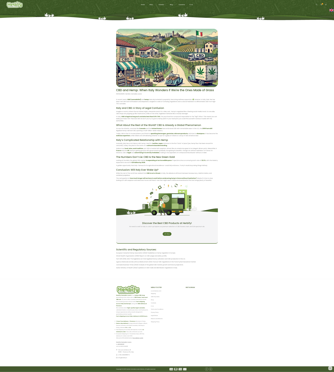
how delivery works (138, 338)
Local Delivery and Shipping (156, 292)
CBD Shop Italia (155, 296)
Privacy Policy (155, 312)
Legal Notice (154, 315)
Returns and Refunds (157, 318)
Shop (168, 234)
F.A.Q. (152, 306)
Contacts (153, 303)
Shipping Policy (155, 322)
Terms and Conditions (157, 309)
